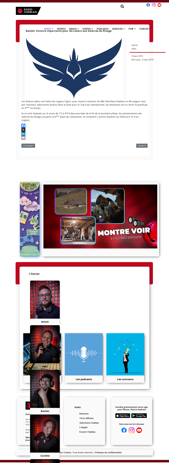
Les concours (125, 379)
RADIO (72, 28)
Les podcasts (84, 379)
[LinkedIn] (84, 134)
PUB (131, 28)
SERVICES (117, 28)
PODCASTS (103, 28)
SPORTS (61, 28)
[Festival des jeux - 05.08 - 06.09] (30, 219)
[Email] (84, 138)
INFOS (47, 28)
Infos (134, 48)
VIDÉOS (86, 28)
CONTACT (144, 28)
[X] (84, 130)
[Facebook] (84, 126)
